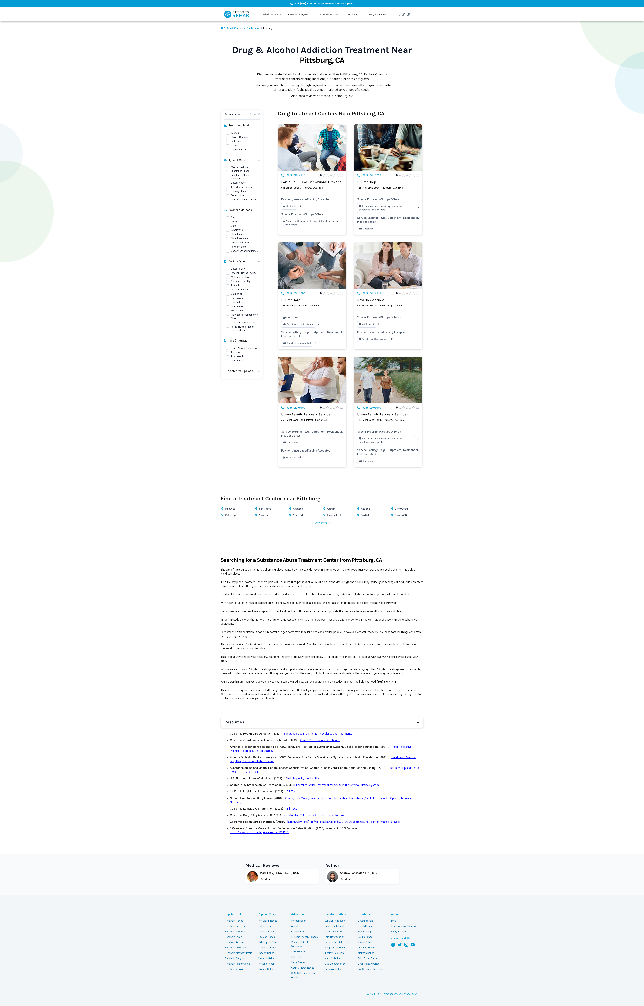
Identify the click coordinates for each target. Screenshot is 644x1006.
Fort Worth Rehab (267, 921)
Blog (393, 921)
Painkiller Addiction (334, 937)
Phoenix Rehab (266, 953)
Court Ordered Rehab (302, 968)
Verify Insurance (399, 932)
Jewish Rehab (365, 942)
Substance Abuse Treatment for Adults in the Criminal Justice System (336, 785)
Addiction (297, 914)
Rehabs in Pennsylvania (237, 964)
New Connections (371, 300)
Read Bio (266, 879)
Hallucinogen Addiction (337, 942)
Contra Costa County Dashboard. (320, 740)
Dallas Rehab (265, 926)
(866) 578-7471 (386, 681)
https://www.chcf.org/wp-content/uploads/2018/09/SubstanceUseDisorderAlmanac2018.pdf (343, 821)
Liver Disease (298, 952)
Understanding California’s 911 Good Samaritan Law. (314, 815)
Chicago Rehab (266, 969)
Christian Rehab (366, 948)
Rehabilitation (365, 926)
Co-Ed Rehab (365, 937)
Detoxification (365, 921)
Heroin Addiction (333, 969)
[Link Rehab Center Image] (312, 147)
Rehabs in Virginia (234, 969)
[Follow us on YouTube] (413, 944)
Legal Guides (298, 962)
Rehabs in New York (235, 932)
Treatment (365, 914)
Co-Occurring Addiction (370, 969)
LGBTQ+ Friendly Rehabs (304, 937)
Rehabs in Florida (234, 921)
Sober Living (364, 932)
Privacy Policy (409, 994)
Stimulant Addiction (335, 921)
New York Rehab (266, 958)
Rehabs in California (235, 926)
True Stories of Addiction (404, 926)
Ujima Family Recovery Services (306, 414)
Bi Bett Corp (366, 182)
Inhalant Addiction (334, 953)
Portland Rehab (266, 964)
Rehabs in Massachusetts (238, 953)
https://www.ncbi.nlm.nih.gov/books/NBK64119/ (259, 832)
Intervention (297, 957)
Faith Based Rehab (368, 958)
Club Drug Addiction (335, 964)
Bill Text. (292, 791)
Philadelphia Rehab (268, 942)
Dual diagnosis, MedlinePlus (303, 778)
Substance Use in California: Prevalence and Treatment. (318, 733)
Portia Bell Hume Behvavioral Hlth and (311, 182)
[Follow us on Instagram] (406, 944)
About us (397, 914)
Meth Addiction (333, 958)
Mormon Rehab (366, 953)
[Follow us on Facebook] (393, 944)
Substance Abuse (336, 914)
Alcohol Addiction (334, 932)
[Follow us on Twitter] (400, 944)
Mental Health (298, 921)
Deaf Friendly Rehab (368, 964)
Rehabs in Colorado (235, 948)
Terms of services (392, 994)
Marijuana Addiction (335, 948)
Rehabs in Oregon (234, 958)
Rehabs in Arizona (234, 942)
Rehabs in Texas (233, 937)
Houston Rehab (266, 937)
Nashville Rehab (266, 932)
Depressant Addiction (336, 926)
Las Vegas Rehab (267, 948)
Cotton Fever (298, 932)
